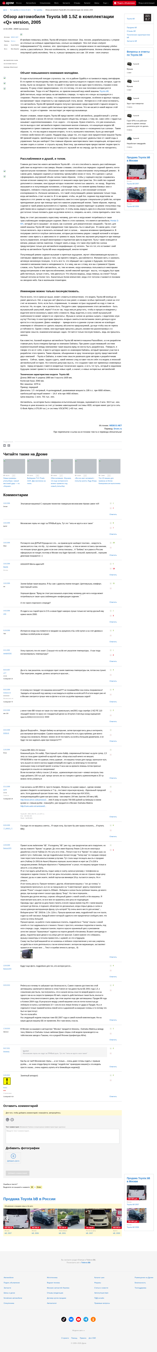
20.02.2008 (6, 710)
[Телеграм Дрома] (85, 1319)
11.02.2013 (6, 1075)
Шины (96, 3)
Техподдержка (140, 1288)
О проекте (65, 1338)
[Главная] (8, 3)
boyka (5, 1087)
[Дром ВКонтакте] (71, 1319)
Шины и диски (9, 1293)
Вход (147, 3)
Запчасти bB (132, 41)
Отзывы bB (131, 31)
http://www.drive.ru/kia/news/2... (34, 800)
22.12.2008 (6, 786)
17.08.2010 (6, 1028)
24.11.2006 (6, 650)
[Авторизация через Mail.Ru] (12, 1119)
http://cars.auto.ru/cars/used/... (33, 806)
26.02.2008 (6, 730)
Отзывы (77, 3)
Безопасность (140, 1283)
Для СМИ (92, 1338)
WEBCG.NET (14, 37)
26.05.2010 (6, 985)
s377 (4, 673)
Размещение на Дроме (144, 1277)
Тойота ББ (85, 1262)
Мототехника (52, 1277)
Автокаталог (52, 1303)
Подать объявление (12, 1283)
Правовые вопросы (102, 1303)
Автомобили (31, 3)
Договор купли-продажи (56, 1298)
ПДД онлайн (99, 1298)
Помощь (74, 1338)
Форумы (97, 1283)
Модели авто (77, 1330)
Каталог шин (99, 1277)
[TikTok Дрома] (63, 1319)
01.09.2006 (6, 630)
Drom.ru (13, 41)
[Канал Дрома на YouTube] (78, 1319)
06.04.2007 (6, 669)
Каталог (87, 3)
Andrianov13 (7, 693)
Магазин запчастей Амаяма (58, 1288)
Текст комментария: (35, 1127)
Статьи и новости (101, 1288)
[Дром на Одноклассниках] (93, 1319)
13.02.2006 (6, 503)
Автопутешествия (101, 1293)
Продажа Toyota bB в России (29, 1199)
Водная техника (53, 1283)
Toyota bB (104, 91)
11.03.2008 (6, 749)
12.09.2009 (6, 845)
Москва (19, 3)
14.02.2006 (6, 610)
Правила (83, 1338)
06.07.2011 (6, 1048)
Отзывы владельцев (55, 1293)
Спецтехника (9, 1303)
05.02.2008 (6, 689)
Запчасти (66, 3)
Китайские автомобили (13, 1298)
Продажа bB (132, 27)
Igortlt (5, 790)
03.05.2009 (6, 825)
